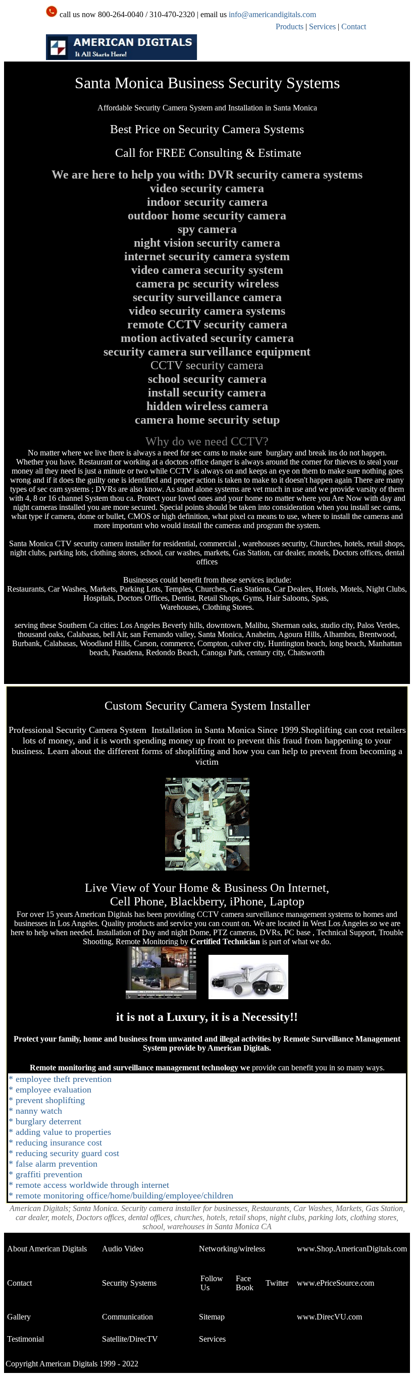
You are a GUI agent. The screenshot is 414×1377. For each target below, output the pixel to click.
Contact (353, 26)
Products (289, 26)
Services (322, 26)
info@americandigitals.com (272, 14)
